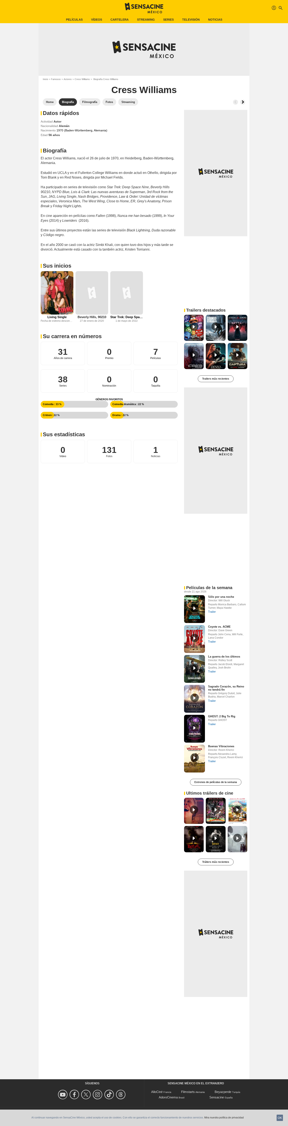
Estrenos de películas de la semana (215, 782)
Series (168, 19)
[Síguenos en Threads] (121, 1094)
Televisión (191, 19)
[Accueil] (144, 8)
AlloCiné (157, 1092)
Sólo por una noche (221, 596)
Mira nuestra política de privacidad (224, 1117)
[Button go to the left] (235, 102)
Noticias (215, 19)
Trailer (212, 611)
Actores (68, 79)
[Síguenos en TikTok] (109, 1094)
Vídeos (96, 19)
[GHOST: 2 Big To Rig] (194, 729)
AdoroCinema (168, 1097)
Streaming (146, 19)
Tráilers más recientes (215, 862)
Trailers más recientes (215, 378)
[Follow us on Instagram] (98, 1094)
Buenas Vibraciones (221, 746)
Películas (74, 19)
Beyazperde (223, 1092)
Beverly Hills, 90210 (92, 317)
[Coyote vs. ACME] (194, 639)
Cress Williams (82, 79)
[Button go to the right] (242, 102)
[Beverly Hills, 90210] (91, 293)
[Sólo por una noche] (194, 609)
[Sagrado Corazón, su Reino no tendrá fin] (194, 699)
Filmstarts (188, 1092)
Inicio (45, 79)
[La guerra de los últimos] (194, 669)
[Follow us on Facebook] (75, 1094)
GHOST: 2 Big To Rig (221, 716)
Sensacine (216, 1097)
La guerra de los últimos (224, 656)
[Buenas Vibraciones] (194, 758)
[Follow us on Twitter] (86, 1094)
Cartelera (119, 19)
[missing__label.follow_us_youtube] (63, 1094)
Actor (57, 121)
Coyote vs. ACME (219, 626)
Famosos (56, 79)
